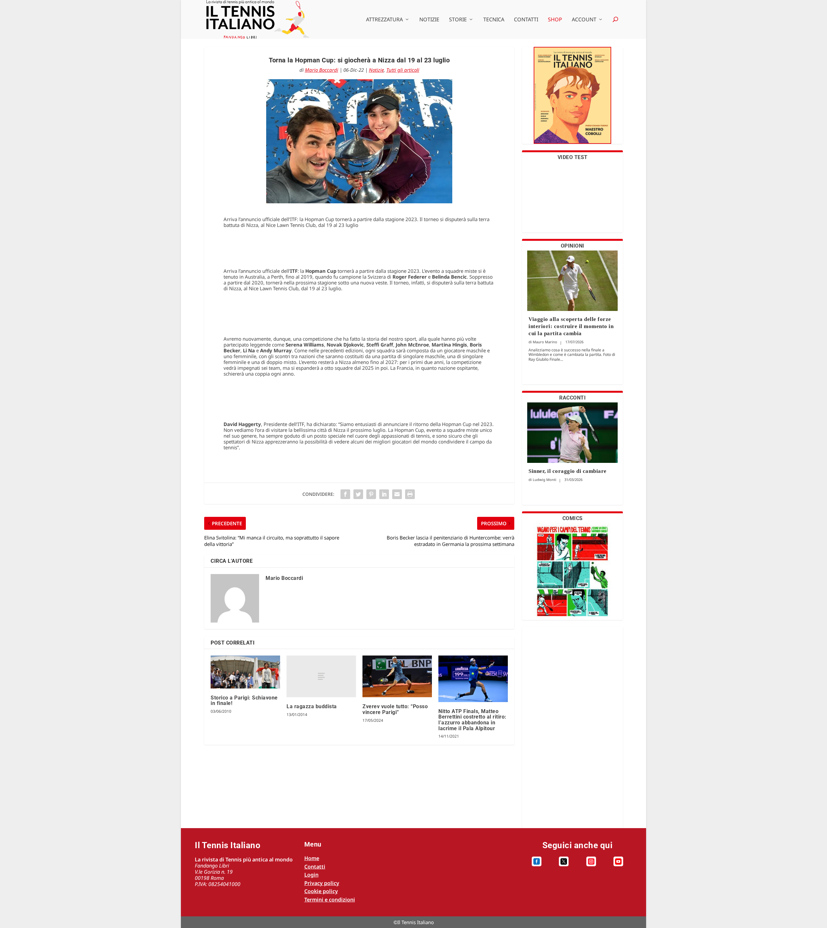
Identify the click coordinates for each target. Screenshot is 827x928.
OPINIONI (572, 246)
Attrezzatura (384, 20)
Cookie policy (321, 891)
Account (584, 20)
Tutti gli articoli (402, 70)
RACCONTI (572, 398)
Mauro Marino (545, 341)
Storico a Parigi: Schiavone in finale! (244, 701)
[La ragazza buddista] (321, 676)
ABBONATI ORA (572, 99)
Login (311, 874)
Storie (458, 20)
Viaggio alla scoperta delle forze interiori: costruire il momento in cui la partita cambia (571, 326)
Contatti (526, 20)
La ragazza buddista (312, 706)
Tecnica (493, 20)
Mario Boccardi (321, 70)
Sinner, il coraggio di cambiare (568, 471)
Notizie (429, 20)
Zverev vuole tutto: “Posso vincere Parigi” (395, 709)
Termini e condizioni (329, 899)
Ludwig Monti (544, 479)
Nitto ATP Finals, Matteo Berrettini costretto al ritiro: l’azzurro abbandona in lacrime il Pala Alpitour (472, 719)
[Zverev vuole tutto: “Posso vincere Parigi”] (397, 676)
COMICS (572, 518)
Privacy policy (321, 883)
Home (311, 858)
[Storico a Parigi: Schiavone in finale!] (245, 672)
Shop (555, 20)
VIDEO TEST (573, 157)
